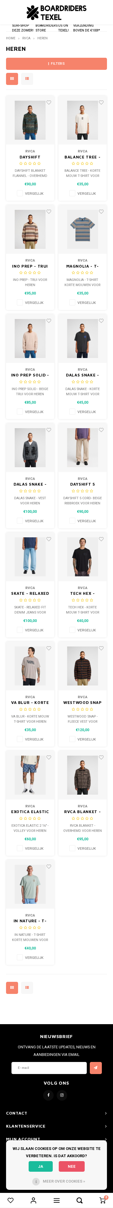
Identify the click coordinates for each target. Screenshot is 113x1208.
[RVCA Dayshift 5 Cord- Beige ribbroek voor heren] (82, 447)
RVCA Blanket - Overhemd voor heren (82, 812)
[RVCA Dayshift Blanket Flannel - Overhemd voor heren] (30, 120)
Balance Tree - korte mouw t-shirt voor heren (82, 157)
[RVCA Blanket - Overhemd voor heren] (82, 775)
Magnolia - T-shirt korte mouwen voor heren (82, 266)
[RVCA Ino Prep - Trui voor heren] (30, 229)
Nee (72, 1166)
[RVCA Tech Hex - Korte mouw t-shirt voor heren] (82, 556)
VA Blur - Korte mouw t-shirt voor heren (30, 703)
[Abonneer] (96, 1068)
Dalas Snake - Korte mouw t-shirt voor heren (82, 375)
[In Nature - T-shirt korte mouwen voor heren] (30, 884)
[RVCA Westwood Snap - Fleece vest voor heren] (82, 666)
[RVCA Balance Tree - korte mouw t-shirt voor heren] (82, 120)
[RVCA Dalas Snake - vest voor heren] (30, 447)
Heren (42, 38)
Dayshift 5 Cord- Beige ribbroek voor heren (82, 484)
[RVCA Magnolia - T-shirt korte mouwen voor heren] (82, 229)
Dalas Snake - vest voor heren (30, 484)
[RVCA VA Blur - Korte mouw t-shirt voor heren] (30, 666)
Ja (40, 1166)
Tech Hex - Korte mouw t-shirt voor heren (82, 594)
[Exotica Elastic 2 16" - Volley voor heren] (30, 775)
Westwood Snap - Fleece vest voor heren (82, 703)
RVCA (26, 38)
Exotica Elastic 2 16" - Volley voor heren (30, 812)
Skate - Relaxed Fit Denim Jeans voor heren (30, 594)
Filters (58, 63)
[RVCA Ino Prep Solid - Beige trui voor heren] (30, 338)
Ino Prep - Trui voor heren (30, 266)
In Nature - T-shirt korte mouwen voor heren (30, 921)
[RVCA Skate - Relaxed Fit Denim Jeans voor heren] (30, 556)
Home (10, 38)
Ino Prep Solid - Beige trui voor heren (30, 375)
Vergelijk (34, 193)
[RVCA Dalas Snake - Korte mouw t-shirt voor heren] (82, 338)
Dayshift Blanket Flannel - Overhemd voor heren (30, 157)
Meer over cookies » (64, 1181)
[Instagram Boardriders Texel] (62, 1095)
